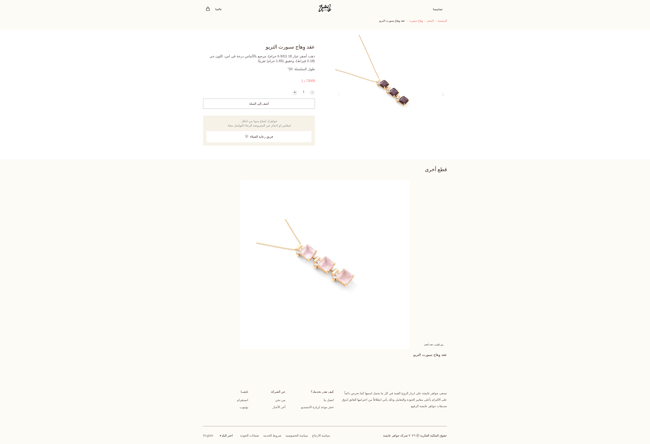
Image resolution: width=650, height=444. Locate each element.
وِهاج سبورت (416, 20)
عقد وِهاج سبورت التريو (430, 355)
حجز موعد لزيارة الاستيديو (317, 407)
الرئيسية (442, 20)
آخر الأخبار (279, 407)
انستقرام (242, 400)
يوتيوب (244, 407)
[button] (339, 94)
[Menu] (208, 9)
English (208, 435)
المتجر (430, 20)
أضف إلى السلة (259, 103)
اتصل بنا (329, 400)
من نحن (280, 400)
